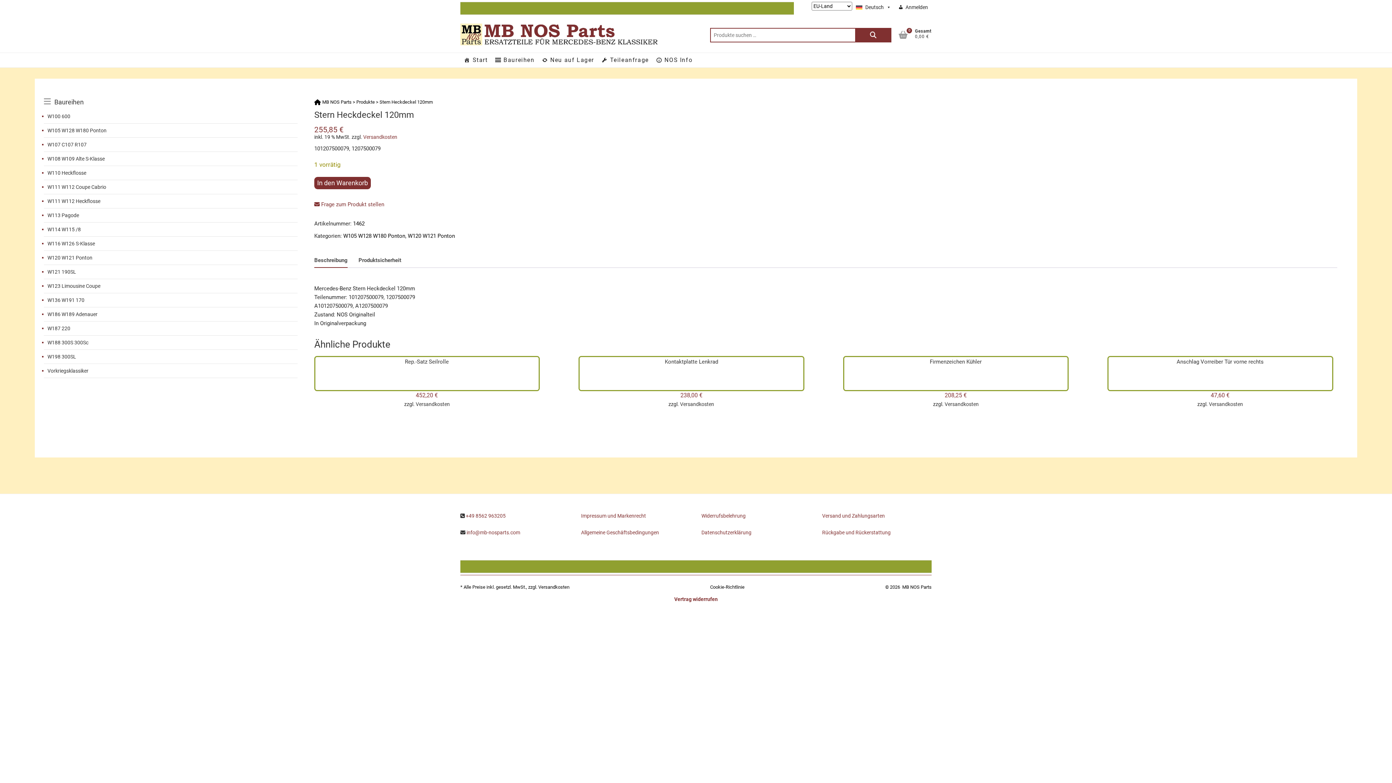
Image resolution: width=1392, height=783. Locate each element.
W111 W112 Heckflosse (73, 201)
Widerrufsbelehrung (723, 516)
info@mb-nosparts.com (493, 532)
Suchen (873, 35)
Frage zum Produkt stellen (352, 204)
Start (480, 60)
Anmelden (917, 7)
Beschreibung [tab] (331, 260)
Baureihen (519, 60)
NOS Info (678, 60)
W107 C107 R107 (67, 145)
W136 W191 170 (65, 300)
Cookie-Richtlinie (727, 587)
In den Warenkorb (342, 183)
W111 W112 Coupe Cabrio (76, 187)
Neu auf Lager (572, 60)
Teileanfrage (629, 60)
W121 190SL (61, 272)
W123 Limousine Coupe (73, 286)
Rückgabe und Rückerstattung (856, 532)
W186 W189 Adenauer (72, 314)
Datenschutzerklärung (726, 532)
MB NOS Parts (917, 587)
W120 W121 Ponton (69, 258)
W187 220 (58, 328)
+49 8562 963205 (486, 516)
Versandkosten (380, 137)
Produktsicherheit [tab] (380, 260)
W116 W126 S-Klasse (71, 243)
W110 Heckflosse (66, 173)
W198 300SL (61, 357)
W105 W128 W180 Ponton (77, 130)
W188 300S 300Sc (67, 342)
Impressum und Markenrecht (613, 516)
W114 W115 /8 (64, 229)
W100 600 (58, 116)
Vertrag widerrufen (696, 599)
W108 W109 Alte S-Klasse (76, 159)
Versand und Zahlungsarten (853, 516)
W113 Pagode (63, 215)
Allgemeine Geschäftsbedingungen (620, 532)
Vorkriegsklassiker (67, 371)
